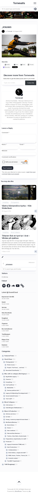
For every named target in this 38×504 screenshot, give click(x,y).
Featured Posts (9, 355)
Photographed (15, 202)
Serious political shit (13, 390)
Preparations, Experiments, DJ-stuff (16, 439)
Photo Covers (11, 365)
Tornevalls (19, 3)
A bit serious (9, 405)
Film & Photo (8, 359)
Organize (5, 323)
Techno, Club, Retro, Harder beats (16, 436)
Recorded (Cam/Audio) (12, 370)
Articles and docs (11, 414)
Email (22, 144)
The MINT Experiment (13, 461)
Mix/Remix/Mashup (11, 422)
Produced (8, 441)
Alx (30, 491)
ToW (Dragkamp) (9, 464)
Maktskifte (10, 387)
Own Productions (12, 447)
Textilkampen (6, 334)
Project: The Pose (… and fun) (15, 367)
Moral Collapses (15, 232)
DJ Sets (8, 416)
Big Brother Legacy (11, 376)
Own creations (11, 430)
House (9, 427)
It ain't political (10, 385)
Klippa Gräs (5, 339)
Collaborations (12, 450)
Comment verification (9, 157)
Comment (5, 132)
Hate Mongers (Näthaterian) (14, 407)
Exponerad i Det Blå (8, 296)
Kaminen (4, 345)
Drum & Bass (10, 425)
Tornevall (9, 31)
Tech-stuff (9, 398)
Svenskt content (13, 458)
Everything (5, 202)
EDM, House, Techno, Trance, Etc (17, 455)
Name (4, 144)
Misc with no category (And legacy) (15, 373)
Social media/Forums (12, 396)
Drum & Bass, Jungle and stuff (17, 452)
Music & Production (10, 411)
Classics (8, 379)
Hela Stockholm (7, 313)
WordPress (18, 491)
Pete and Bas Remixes (13, 433)
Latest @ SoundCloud (10, 292)
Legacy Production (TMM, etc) (15, 444)
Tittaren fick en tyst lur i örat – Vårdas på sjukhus (16, 237)
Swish (4, 302)
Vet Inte (4, 307)
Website (4, 150)
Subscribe (30, 83)
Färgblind (5, 318)
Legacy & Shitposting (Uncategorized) (17, 393)
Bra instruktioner (7, 329)
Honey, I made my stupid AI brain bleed (17, 419)
